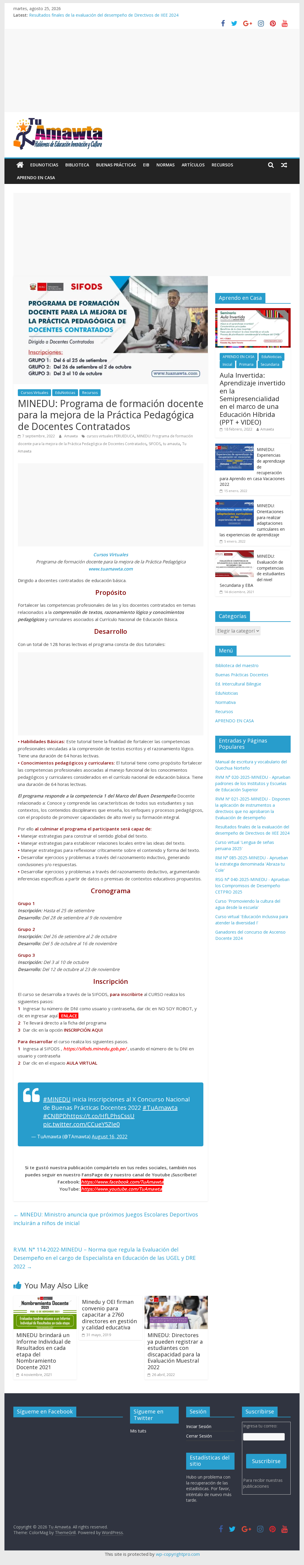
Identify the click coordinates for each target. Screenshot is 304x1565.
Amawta (71, 436)
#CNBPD (55, 1116)
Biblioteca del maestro (237, 665)
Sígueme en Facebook (45, 1411)
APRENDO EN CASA (36, 177)
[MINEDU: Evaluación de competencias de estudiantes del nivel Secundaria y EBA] (234, 553)
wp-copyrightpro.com (178, 1554)
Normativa (225, 702)
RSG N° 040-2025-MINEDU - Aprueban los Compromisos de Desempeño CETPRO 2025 (252, 886)
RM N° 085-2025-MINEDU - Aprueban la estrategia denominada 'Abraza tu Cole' (251, 864)
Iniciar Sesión (198, 1426)
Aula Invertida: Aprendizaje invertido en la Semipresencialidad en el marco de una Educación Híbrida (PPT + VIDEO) (252, 398)
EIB (146, 165)
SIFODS (155, 443)
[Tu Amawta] (20, 165)
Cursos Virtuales (34, 392)
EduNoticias (44, 165)
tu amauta (171, 443)
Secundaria (270, 364)
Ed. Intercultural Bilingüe (238, 684)
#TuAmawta (160, 1108)
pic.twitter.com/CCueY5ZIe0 (81, 1124)
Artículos (193, 165)
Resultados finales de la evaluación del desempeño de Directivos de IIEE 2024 (103, 16)
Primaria (246, 364)
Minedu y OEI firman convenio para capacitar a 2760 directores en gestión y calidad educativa (109, 1314)
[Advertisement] (151, 70)
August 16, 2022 (109, 1136)
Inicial (227, 364)
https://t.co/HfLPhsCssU (100, 1116)
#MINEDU (57, 1099)
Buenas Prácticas (116, 165)
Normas (165, 165)
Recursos (222, 165)
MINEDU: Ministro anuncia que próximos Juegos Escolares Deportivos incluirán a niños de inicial (105, 1219)
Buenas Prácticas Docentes (241, 674)
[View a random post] (284, 165)
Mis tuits (138, 1431)
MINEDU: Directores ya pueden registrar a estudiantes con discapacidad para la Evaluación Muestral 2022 (175, 1351)
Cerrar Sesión (199, 1436)
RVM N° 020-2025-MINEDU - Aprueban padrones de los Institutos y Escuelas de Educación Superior (252, 783)
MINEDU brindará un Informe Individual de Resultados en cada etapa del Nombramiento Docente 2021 (43, 1351)
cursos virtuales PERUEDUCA (110, 436)
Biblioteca (77, 165)
